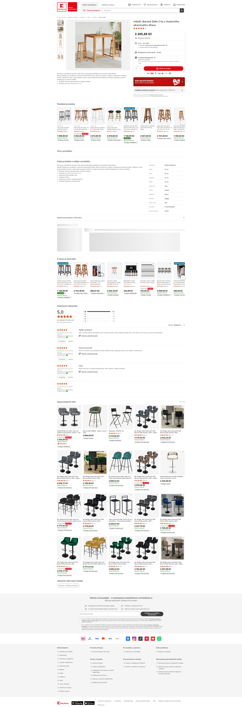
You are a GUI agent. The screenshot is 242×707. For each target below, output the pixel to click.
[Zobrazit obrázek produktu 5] (60, 50)
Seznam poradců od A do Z (101, 651)
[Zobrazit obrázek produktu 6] (60, 57)
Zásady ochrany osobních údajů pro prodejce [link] (170, 668)
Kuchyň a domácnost (66, 662)
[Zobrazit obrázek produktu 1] (60, 23)
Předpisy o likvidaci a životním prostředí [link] (169, 701)
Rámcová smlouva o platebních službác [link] (171, 663)
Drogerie (62, 677)
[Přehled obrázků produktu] (60, 45)
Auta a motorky (64, 684)
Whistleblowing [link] (128, 701)
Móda (61, 673)
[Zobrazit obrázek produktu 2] (60, 30)
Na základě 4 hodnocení (65, 320)
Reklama (59, 126)
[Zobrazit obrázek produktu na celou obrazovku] (98, 45)
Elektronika (63, 655)
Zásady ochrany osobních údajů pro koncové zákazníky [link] (170, 673)
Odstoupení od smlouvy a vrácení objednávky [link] (103, 671)
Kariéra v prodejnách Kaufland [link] (135, 663)
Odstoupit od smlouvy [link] (99, 675)
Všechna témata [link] (98, 663)
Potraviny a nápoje (65, 687)
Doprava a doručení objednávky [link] (103, 679)
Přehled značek (64, 691)
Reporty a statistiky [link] (165, 651)
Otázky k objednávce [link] (99, 667)
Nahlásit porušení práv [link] (100, 682)
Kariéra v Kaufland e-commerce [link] (135, 667)
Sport (61, 680)
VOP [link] (154, 701)
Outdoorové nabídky (66, 651)
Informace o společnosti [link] (104, 701)
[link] (108, 4)
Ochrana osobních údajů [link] (143, 701)
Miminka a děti (64, 666)
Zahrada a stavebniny (66, 659)
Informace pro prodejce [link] (133, 651)
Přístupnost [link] (101, 705)
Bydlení (62, 669)
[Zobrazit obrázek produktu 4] (60, 43)
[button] (99, 312)
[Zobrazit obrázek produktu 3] (60, 37)
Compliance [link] (117, 701)
